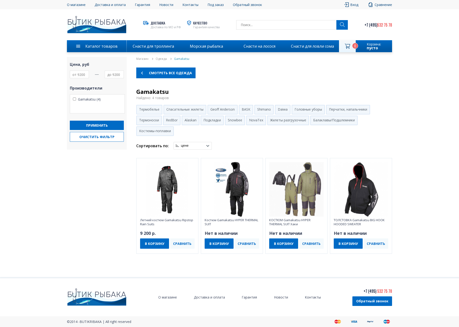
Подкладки (212, 120)
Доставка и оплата (110, 4)
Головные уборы (308, 109)
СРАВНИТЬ (182, 243)
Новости (166, 4)
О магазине (76, 4)
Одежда (161, 58)
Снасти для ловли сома (312, 46)
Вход (354, 4)
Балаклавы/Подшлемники (334, 120)
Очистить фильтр (97, 137)
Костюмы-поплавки (155, 131)
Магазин (142, 58)
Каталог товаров (101, 46)
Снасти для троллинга (153, 46)
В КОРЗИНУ (154, 243)
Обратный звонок (372, 301)
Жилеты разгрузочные (288, 120)
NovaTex (256, 120)
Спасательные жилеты (184, 109)
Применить (97, 125)
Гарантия (142, 4)
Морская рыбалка (206, 46)
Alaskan (191, 120)
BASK (246, 109)
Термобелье (149, 109)
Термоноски (149, 120)
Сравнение (383, 4)
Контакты (190, 4)
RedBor (172, 120)
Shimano (264, 109)
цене (185, 145)
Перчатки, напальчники (348, 109)
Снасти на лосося (259, 46)
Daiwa (283, 109)
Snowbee (235, 120)
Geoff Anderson (222, 109)
